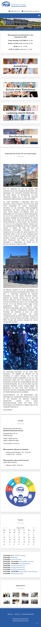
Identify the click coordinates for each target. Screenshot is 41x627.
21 (24, 539)
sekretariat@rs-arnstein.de (31, 11)
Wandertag (13, 557)
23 (34, 539)
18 (10, 539)
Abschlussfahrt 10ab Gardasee (27, 571)
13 (19, 537)
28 (24, 542)
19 (14, 539)
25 (10, 542)
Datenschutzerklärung (28, 614)
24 (4, 542)
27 (19, 542)
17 (4, 539)
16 (34, 537)
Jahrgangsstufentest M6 (17, 569)
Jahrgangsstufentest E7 (17, 567)
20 (19, 539)
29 (29, 542)
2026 (22, 528)
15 (29, 537)
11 (9, 537)
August (19, 528)
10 (4, 537)
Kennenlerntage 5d (24, 563)
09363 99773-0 (15, 11)
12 (14, 537)
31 (4, 544)
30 (34, 542)
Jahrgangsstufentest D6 (17, 565)
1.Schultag (22, 555)
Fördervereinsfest (15, 559)
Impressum (17, 614)
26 (14, 542)
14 (24, 537)
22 (29, 539)
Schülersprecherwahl (16, 573)
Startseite (10, 614)
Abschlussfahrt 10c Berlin (26, 561)
